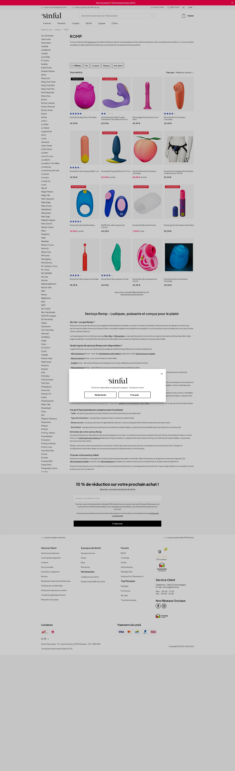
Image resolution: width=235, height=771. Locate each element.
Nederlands (100, 395)
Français (134, 395)
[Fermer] (161, 373)
